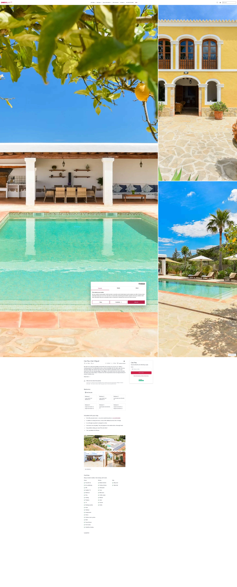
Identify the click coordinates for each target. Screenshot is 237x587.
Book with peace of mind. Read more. (141, 375)
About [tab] (137, 288)
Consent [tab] (100, 288)
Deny (101, 302)
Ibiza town (92, 374)
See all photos (232, 355)
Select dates (141, 372)
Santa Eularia (94, 372)
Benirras (111, 372)
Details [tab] (118, 288)
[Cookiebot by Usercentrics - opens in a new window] (139, 284)
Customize (117, 302)
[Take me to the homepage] (7, 2)
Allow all (136, 302)
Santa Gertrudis (121, 371)
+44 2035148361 (116, 418)
